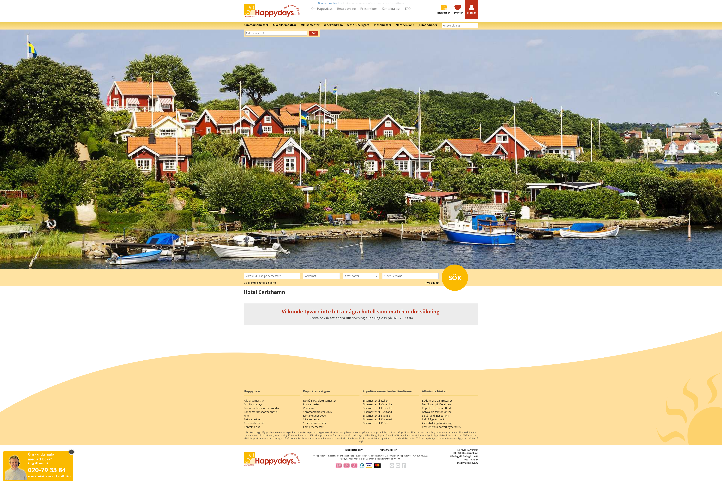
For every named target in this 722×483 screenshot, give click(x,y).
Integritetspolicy (354, 449)
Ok (313, 33)
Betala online (346, 9)
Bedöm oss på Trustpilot (437, 400)
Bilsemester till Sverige (376, 415)
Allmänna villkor (388, 449)
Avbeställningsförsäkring (436, 423)
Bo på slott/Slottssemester (319, 400)
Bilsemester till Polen (375, 423)
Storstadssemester (314, 423)
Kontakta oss (391, 9)
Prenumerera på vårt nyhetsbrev (441, 427)
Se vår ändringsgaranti (435, 415)
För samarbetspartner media (261, 408)
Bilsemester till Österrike (377, 404)
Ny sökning (432, 282)
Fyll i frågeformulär (433, 419)
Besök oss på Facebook (436, 404)
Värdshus (308, 408)
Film (246, 415)
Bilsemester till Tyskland (377, 412)
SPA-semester (311, 419)
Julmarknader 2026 (314, 415)
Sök (454, 277)
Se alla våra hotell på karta (260, 282)
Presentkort (368, 9)
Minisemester (311, 404)
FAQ (408, 9)
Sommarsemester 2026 (317, 412)
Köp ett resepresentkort (436, 408)
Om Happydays (322, 9)
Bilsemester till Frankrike (377, 408)
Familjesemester (313, 427)
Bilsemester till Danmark (377, 419)
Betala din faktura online (437, 412)
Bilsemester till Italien (375, 400)
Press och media (254, 423)
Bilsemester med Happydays (329, 3)
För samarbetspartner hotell (261, 412)
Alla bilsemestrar (254, 400)
